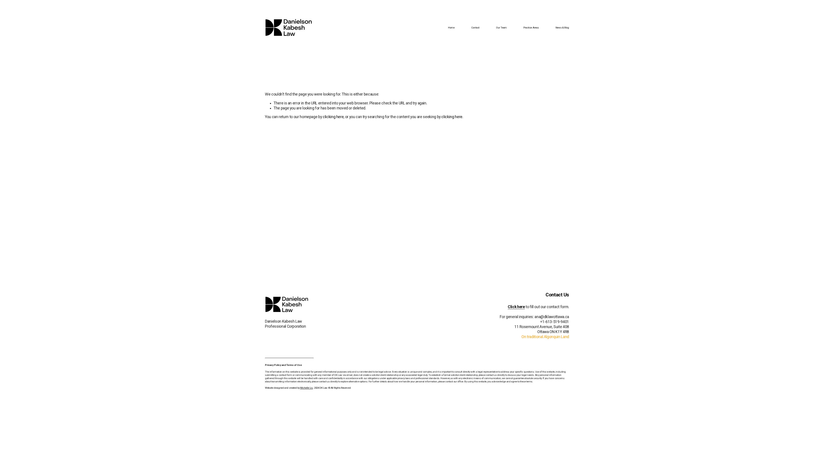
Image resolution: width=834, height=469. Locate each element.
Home (451, 27)
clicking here (333, 117)
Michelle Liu (306, 387)
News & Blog (562, 27)
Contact (475, 27)
